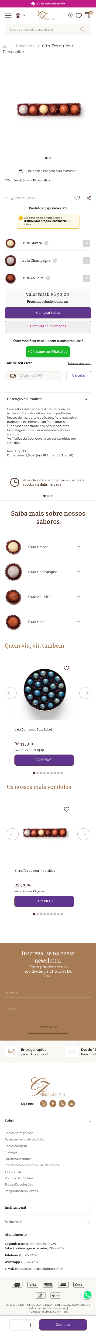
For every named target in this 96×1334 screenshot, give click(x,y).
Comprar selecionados (48, 326)
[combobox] (48, 29)
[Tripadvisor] (71, 1103)
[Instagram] (43, 1103)
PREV (11, 693)
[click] (46, 243)
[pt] (18, 16)
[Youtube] (62, 1103)
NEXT (85, 693)
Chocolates (24, 46)
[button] (70, 15)
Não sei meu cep (79, 363)
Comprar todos (48, 313)
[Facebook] (52, 1103)
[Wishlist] (79, 15)
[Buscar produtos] (83, 29)
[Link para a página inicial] (5, 46)
